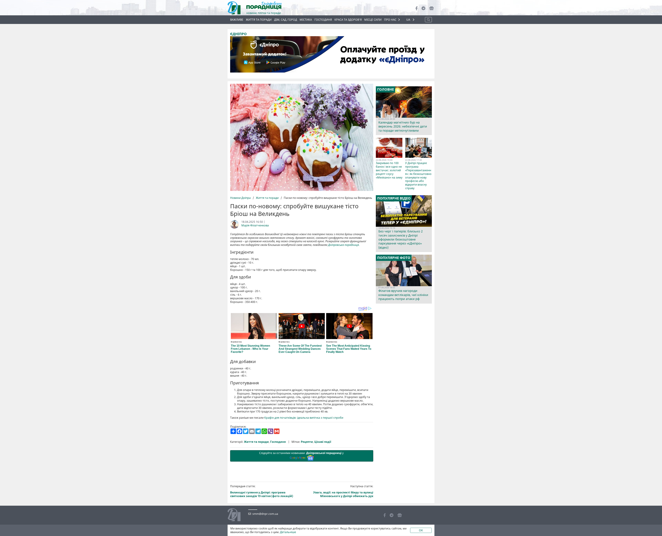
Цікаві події (322, 442)
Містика (306, 20)
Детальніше (288, 532)
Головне (385, 89)
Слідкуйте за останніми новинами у (301, 455)
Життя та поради (259, 20)
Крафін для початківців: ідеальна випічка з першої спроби (303, 418)
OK (421, 530)
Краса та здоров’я (348, 20)
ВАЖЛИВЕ (236, 20)
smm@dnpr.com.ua (265, 514)
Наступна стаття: (343, 491)
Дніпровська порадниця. (344, 245)
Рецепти (307, 442)
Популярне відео (394, 198)
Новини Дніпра (240, 198)
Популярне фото (393, 258)
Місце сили (373, 20)
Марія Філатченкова (255, 225)
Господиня (323, 20)
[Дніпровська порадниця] (237, 515)
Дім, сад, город (285, 20)
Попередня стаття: (261, 491)
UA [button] (408, 20)
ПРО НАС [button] (390, 20)
